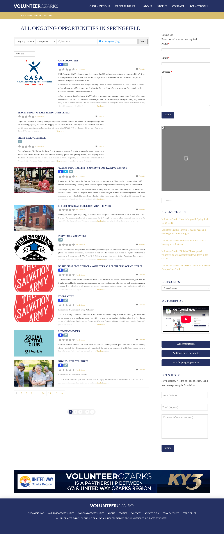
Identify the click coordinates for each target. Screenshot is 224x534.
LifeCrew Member (69, 331)
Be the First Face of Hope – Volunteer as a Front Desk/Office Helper (100, 266)
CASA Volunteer (68, 61)
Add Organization (186, 343)
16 (56, 393)
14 (43, 393)
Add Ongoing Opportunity (186, 362)
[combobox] (24, 54)
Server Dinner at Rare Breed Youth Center (44, 113)
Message (167, 72)
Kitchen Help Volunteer (73, 361)
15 (49, 393)
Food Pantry (66, 296)
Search (144, 41)
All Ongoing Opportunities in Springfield (80, 28)
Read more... (101, 106)
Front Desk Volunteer (32, 138)
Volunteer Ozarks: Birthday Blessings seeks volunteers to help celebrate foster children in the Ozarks (185, 255)
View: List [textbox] (19, 54)
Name (165, 43)
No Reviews (80, 69)
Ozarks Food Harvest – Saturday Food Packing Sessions (92, 168)
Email (165, 58)
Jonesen (163, 518)
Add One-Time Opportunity (185, 353)
